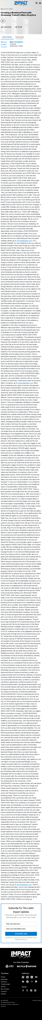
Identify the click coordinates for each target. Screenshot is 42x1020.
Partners (4, 982)
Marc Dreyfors (16, 42)
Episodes (4, 979)
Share (19, 27)
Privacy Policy (36, 1000)
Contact (4, 991)
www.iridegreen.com (24, 241)
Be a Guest (5, 989)
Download (7, 27)
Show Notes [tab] (7, 37)
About (3, 987)
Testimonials (5, 984)
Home (3, 977)
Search (3, 994)
